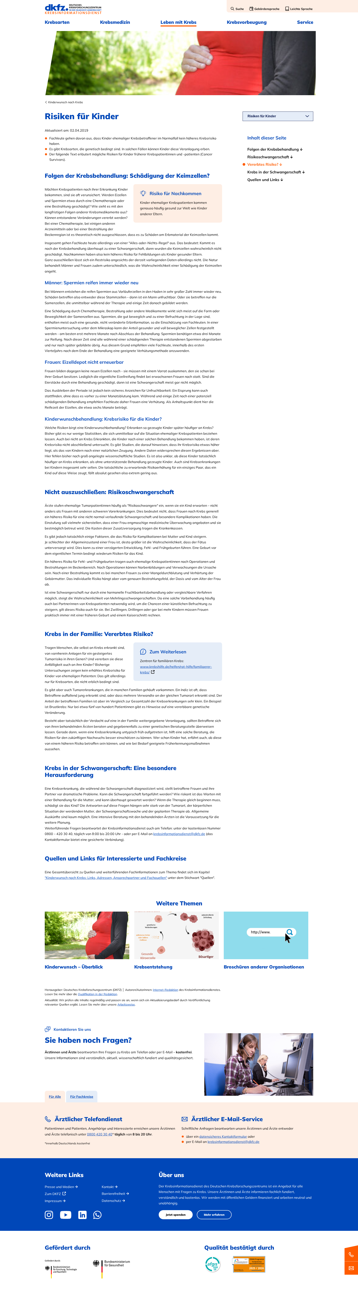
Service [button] (305, 22)
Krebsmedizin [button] (115, 22)
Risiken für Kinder (262, 116)
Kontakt (108, 1187)
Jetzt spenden (176, 1215)
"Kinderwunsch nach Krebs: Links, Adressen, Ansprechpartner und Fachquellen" (106, 878)
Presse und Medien (59, 1187)
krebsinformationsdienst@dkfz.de (179, 834)
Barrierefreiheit (113, 1194)
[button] (237, 9)
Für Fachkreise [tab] (81, 1096)
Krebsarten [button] (57, 22)
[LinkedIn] (82, 1215)
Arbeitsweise (126, 1004)
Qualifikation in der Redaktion (97, 994)
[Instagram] (50, 1215)
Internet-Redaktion (165, 990)
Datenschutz (111, 1201)
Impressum (53, 1201)
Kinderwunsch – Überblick (74, 967)
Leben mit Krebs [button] (178, 22)
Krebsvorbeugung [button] (247, 22)
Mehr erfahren (214, 1215)
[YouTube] (65, 1215)
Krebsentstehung (153, 967)
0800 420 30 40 (99, 1134)
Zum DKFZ (53, 1194)
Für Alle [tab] (55, 1096)
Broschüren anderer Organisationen (264, 967)
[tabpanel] (179, 1130)
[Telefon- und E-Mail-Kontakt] (351, 1260)
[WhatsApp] (97, 1215)
